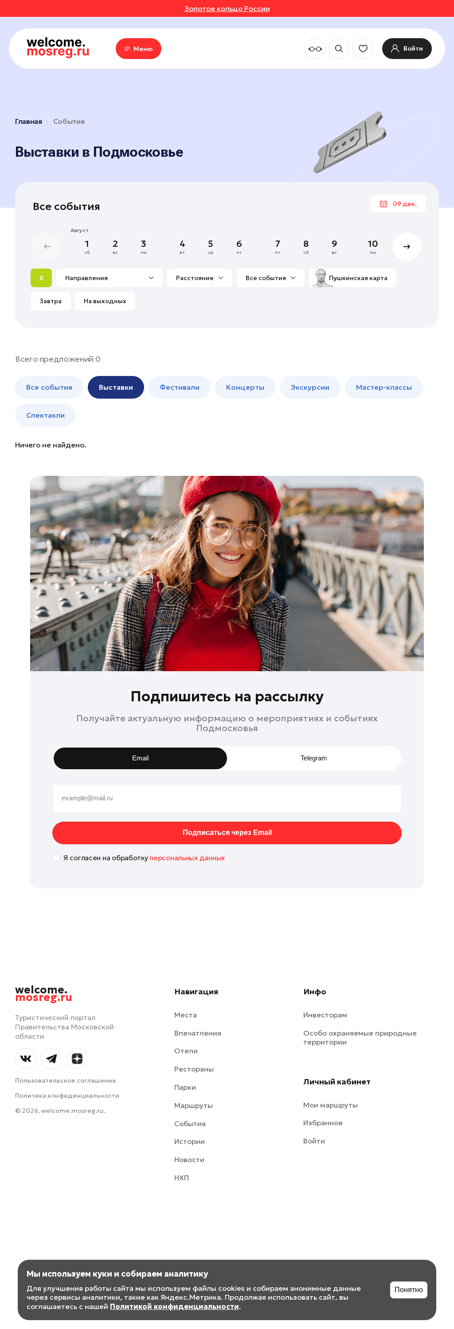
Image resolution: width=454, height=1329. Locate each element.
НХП (181, 1177)
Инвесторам (325, 1014)
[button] (407, 247)
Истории (189, 1141)
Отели (186, 1050)
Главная (28, 121)
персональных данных (187, 857)
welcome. (43, 993)
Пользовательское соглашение (65, 1080)
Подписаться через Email (227, 832)
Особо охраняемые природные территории (360, 1037)
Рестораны (194, 1068)
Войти (314, 1140)
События (69, 121)
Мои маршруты (330, 1104)
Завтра (50, 301)
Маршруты (193, 1105)
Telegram (314, 758)
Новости (189, 1159)
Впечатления (197, 1032)
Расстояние (195, 278)
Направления (86, 278)
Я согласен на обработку (144, 857)
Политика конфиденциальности (67, 1096)
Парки (185, 1087)
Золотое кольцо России (227, 8)
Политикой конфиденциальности (174, 1306)
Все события (266, 278)
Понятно (409, 1289)
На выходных (105, 301)
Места (185, 1014)
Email (140, 758)
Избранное (323, 1122)
